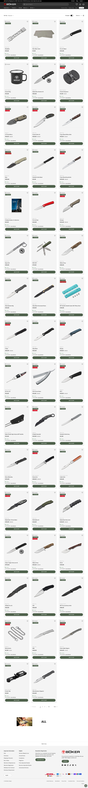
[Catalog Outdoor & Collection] (16, 205)
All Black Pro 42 (8, 605)
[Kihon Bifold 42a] (16, 462)
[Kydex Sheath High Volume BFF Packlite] (16, 419)
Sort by (5, 15)
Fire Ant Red (35, 220)
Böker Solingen (9, 781)
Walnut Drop (63, 263)
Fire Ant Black (63, 48)
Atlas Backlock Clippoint (38, 691)
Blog (77, 0)
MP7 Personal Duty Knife (65, 605)
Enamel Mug (8, 91)
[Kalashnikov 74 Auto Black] (16, 505)
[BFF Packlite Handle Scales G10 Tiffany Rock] (71, 291)
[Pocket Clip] (16, 676)
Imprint (83, 783)
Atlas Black (35, 348)
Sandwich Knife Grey (65, 434)
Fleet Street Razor (37, 391)
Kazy (6, 177)
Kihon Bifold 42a (9, 477)
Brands (20, 7)
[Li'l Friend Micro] (16, 119)
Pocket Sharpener (64, 91)
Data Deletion (57, 781)
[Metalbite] (16, 34)
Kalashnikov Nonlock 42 (38, 91)
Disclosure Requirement (9, 770)
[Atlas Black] (44, 333)
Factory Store (64, 7)
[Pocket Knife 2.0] (44, 119)
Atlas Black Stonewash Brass (39, 305)
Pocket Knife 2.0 (36, 134)
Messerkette (8, 648)
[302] (44, 590)
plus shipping (13, 54)
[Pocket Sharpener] (71, 77)
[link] (33, 706)
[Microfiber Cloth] (44, 34)
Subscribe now (40, 759)
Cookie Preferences (50, 781)
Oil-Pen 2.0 (7, 391)
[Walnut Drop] (71, 248)
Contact (73, 0)
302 (33, 605)
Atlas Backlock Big (9, 305)
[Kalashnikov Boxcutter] (71, 505)
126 (49, 706)
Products (14, 7)
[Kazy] (16, 162)
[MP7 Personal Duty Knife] (71, 590)
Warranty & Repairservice (9, 763)
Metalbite (7, 48)
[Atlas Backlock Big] (16, 291)
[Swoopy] (71, 205)
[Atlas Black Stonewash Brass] (44, 291)
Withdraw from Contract (9, 767)
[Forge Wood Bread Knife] (71, 162)
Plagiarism (21, 760)
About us (25, 7)
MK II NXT (35, 263)
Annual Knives (22, 755)
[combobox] (45, 4)
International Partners (23, 767)
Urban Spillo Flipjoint (64, 648)
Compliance (21, 758)
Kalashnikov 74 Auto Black (11, 520)
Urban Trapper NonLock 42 (11, 562)
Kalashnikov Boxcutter (65, 520)
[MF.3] (71, 376)
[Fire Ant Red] (44, 205)
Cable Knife (62, 477)
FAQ (5, 753)
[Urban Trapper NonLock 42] (16, 548)
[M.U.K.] (71, 548)
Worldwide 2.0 (36, 520)
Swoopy (62, 220)
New (76, 7)
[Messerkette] (16, 633)
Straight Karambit (37, 434)
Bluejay (61, 348)
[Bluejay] (71, 333)
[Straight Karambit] (44, 419)
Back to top (44, 743)
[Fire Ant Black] (71, 34)
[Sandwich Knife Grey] (71, 419)
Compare (67, 15)
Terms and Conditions (80, 781)
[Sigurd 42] (16, 248)
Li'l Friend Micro (8, 134)
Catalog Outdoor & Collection (12, 220)
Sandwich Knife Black (37, 177)
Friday (6, 348)
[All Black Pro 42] (16, 590)
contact (65, 761)
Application (6, 7)
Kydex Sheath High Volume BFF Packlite (14, 434)
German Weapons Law (24, 753)
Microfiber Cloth (36, 48)
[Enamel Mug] (16, 77)
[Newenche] (44, 462)
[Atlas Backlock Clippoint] (44, 676)
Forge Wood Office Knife (65, 134)
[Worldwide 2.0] (44, 505)
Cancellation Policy (71, 781)
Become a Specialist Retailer (25, 765)
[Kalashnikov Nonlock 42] (44, 77)
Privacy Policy (64, 781)
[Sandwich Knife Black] (44, 162)
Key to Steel (6, 760)
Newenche (35, 477)
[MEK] (44, 633)
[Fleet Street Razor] (44, 376)
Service (31, 7)
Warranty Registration (8, 765)
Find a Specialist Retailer (24, 763)
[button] (83, 4)
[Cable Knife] (71, 462)
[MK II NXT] (44, 248)
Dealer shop (71, 7)
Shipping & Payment (8, 758)
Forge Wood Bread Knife (65, 177)
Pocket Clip (7, 691)
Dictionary (6, 755)
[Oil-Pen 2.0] (16, 376)
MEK (33, 648)
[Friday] (16, 333)
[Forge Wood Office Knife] (71, 119)
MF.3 (61, 391)
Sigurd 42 (7, 263)
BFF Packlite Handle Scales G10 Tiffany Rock (70, 305)
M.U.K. (61, 562)
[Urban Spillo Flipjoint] (71, 633)
